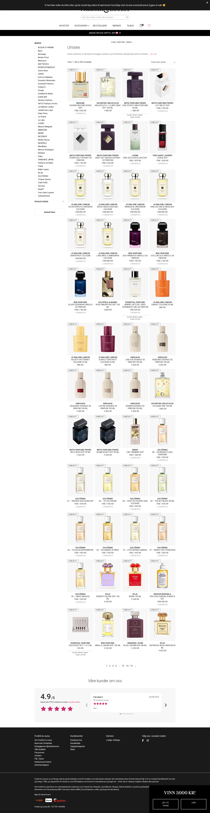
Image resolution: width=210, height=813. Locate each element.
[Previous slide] (87, 705)
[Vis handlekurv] (141, 25)
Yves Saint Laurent (162, 155)
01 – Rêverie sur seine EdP (80, 501)
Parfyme (121, 42)
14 (127, 665)
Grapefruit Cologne (80, 255)
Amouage (135, 357)
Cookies (38, 755)
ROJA (107, 594)
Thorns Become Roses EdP (80, 106)
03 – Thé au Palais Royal (162, 501)
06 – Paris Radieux (80, 596)
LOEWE (135, 155)
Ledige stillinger (113, 740)
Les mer (153, 54)
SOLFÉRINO (162, 450)
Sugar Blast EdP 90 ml (107, 452)
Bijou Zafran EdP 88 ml (135, 645)
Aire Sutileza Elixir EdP (135, 158)
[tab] (120, 713)
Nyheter (64, 25)
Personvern (39, 752)
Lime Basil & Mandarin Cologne (107, 256)
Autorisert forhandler (43, 743)
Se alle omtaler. (74, 702)
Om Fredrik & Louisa (43, 740)
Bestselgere (100, 25)
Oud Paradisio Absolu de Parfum (135, 256)
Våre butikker (40, 749)
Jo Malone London (80, 204)
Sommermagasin (42, 765)
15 (131, 665)
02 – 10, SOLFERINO (108, 501)
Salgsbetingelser (77, 746)
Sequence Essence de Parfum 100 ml (80, 407)
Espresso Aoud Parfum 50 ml (162, 646)
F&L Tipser (39, 759)
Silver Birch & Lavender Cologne (80, 208)
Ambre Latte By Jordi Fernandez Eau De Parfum (135, 305)
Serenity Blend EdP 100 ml (107, 597)
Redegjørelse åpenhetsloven (47, 746)
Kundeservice (76, 740)
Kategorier (81, 25)
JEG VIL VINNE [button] (165, 804)
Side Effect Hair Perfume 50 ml (135, 106)
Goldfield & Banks (107, 302)
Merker (117, 25)
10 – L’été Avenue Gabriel (135, 550)
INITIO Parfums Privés (135, 103)
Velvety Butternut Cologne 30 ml (80, 360)
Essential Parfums (135, 302)
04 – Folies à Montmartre (80, 550)
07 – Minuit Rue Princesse (162, 550)
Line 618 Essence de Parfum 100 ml (135, 360)
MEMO (135, 450)
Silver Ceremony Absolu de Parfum (80, 305)
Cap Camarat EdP (135, 452)
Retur (72, 749)
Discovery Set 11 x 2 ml (80, 645)
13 (123, 665)
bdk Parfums (135, 253)
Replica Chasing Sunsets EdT (162, 597)
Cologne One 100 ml (162, 406)
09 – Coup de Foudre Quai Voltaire (135, 502)
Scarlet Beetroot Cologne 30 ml (108, 360)
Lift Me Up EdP (162, 105)
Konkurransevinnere (43, 762)
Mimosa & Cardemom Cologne (135, 208)
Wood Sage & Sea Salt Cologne (107, 208)
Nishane (80, 103)
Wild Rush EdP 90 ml (80, 452)
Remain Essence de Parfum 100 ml (135, 407)
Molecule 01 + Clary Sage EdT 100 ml (108, 106)
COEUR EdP (162, 158)
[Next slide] (165, 705)
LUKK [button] (194, 802)
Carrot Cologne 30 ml (162, 304)
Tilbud (130, 25)
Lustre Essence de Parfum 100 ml (107, 407)
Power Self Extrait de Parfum (80, 159)
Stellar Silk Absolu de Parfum (162, 256)
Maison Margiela (162, 594)
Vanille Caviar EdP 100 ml (108, 645)
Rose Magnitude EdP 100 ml (108, 305)
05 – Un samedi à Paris (108, 550)
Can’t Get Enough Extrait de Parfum (107, 159)
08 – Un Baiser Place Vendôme (162, 453)
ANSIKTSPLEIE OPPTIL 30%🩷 (103, 33)
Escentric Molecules (108, 103)
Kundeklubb (75, 743)
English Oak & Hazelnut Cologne (162, 208)
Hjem (113, 42)
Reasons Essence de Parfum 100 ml (162, 360)
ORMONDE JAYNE (135, 643)
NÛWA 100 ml (135, 596)
